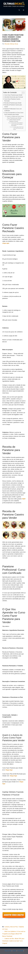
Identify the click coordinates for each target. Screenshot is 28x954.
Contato (14, 950)
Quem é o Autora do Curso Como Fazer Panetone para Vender (15, 117)
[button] (19, 10)
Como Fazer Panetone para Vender (13, 95)
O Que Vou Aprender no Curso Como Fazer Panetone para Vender (13, 113)
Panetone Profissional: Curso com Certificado (13, 109)
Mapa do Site (8, 950)
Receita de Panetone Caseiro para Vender (13, 105)
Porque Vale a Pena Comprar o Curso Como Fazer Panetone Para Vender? (17, 124)
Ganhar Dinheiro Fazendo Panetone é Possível (14, 120)
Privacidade (20, 950)
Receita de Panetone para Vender (12, 103)
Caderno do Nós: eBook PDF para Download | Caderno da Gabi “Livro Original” (13, 941)
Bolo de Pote (14, 927)
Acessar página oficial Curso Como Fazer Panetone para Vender (18, 128)
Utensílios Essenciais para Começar (13, 97)
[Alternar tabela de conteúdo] (22, 92)
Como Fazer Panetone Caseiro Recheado (12, 100)
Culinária (7, 927)
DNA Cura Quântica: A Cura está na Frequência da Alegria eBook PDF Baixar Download (13, 934)
